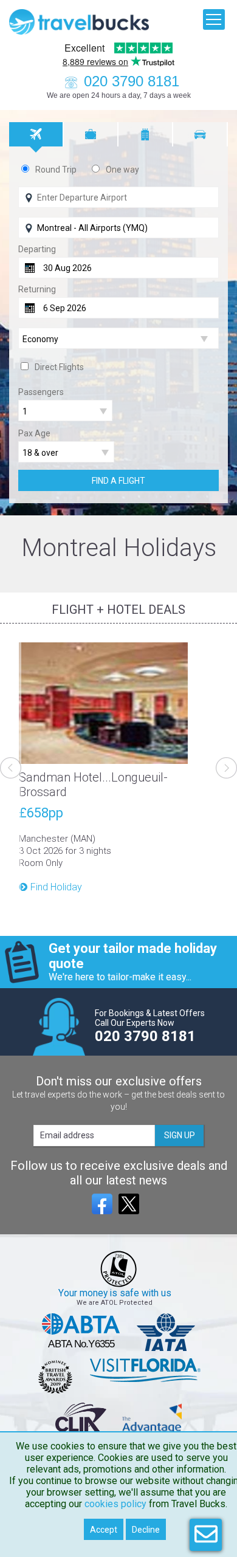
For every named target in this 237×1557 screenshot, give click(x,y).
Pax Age (34, 433)
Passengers (41, 392)
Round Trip (56, 169)
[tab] (36, 134)
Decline (146, 1530)
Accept (103, 1530)
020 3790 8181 (131, 81)
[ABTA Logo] (81, 1332)
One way (122, 169)
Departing (37, 249)
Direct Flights (59, 367)
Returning (37, 289)
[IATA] (166, 1332)
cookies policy (115, 1504)
